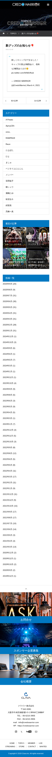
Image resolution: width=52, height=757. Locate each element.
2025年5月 (7, 307)
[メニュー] (48, 4)
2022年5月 (7, 465)
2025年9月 (7, 284)
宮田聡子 (9, 181)
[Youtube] (29, 731)
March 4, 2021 (33, 85)
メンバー (9, 175)
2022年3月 (7, 477)
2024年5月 (7, 360)
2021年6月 (7, 529)
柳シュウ (9, 187)
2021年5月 (7, 535)
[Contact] (36, 731)
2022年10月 (8, 441)
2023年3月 (7, 418)
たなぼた (9, 150)
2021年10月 (8, 506)
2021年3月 (7, 547)
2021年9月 (7, 512)
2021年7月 (7, 523)
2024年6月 (7, 354)
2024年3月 (7, 366)
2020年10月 (8, 564)
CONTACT (32, 747)
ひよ (8, 156)
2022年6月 (7, 459)
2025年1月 (7, 330)
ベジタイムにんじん (14, 169)
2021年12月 (8, 494)
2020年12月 (8, 553)
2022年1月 (7, 488)
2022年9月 (7, 447)
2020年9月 (7, 570)
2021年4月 (7, 541)
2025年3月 (7, 319)
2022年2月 (7, 482)
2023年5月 (7, 406)
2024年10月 (8, 342)
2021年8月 (7, 517)
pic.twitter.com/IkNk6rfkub (22, 73)
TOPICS (21, 743)
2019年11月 (8, 576)
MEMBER (31, 743)
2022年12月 (8, 430)
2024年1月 (7, 371)
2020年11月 (8, 558)
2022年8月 (7, 453)
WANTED (43, 747)
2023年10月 (8, 383)
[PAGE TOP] (26, 588)
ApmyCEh (10, 126)
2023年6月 (7, 401)
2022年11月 (8, 436)
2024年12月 (8, 336)
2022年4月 (7, 471)
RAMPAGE (10, 138)
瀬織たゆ (9, 193)
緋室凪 (9, 205)
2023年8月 (7, 395)
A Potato (9, 120)
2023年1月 (7, 424)
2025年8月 (7, 290)
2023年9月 (7, 389)
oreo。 (9, 132)
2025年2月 (7, 325)
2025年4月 (7, 313)
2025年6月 (7, 301)
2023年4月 (7, 412)
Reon (8, 144)
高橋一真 (9, 211)
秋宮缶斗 (9, 199)
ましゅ (9, 162)
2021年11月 (8, 500)
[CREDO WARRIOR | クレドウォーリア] (26, 695)
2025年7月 (7, 295)
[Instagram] (16, 731)
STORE (21, 747)
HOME (12, 743)
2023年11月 (8, 377)
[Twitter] (21, 731)
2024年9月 (7, 348)
